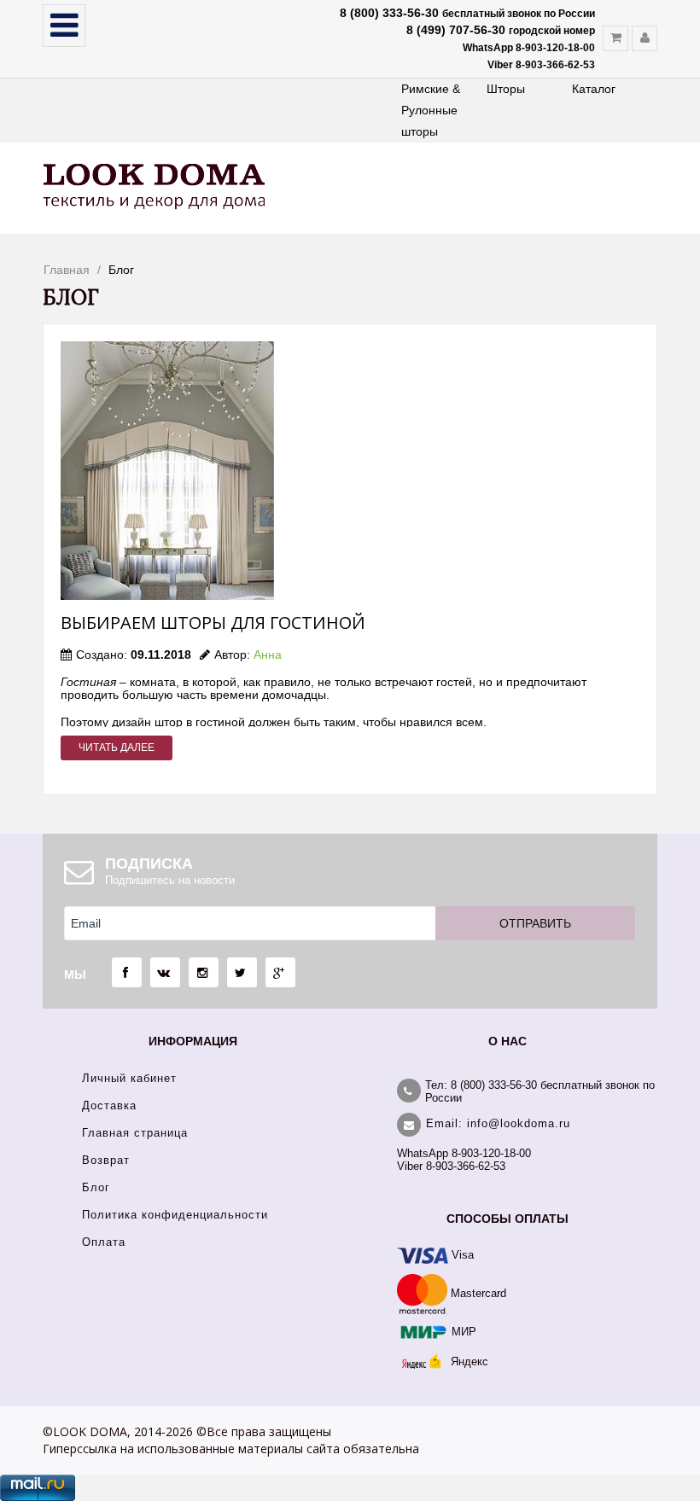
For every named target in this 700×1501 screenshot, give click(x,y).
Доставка (109, 1105)
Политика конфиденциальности (175, 1214)
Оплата (103, 1242)
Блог (96, 1187)
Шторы (506, 89)
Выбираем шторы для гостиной (213, 622)
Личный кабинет (129, 1078)
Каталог (593, 89)
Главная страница (135, 1132)
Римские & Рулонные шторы (430, 110)
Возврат (106, 1160)
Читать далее (117, 747)
